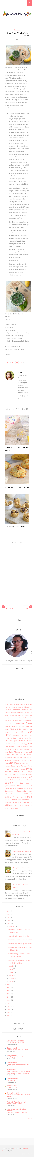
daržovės (20, 724)
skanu (27, 783)
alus (17, 704)
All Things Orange (12, 1087)
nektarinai (24, 760)
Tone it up (17, 794)
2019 (8, 923)
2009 (8, 1012)
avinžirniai (25, 707)
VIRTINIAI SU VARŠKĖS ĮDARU (16, 1042)
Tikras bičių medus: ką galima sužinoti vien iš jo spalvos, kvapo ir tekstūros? (18, 1072)
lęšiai (11, 752)
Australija (7, 707)
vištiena (9, 805)
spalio (11, 969)
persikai (7, 769)
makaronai (18, 752)
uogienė (15, 797)
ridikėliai (19, 777)
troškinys (8, 797)
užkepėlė (7, 800)
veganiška (8, 802)
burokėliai (8, 720)
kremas (11, 746)
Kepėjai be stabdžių (19, 741)
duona (13, 726)
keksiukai (8, 741)
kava (26, 738)
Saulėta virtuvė (12, 1055)
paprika (18, 766)
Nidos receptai (12, 1048)
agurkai (7, 704)
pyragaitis (22, 769)
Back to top (26, 1154)
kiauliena (8, 744)
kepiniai (29, 741)
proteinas (15, 774)
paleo (13, 766)
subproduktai (25, 786)
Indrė (20, 372)
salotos (9, 782)
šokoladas (9, 791)
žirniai (6, 808)
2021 (8, 917)
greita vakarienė (10, 729)
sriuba (18, 786)
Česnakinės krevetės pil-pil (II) (18, 936)
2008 (8, 1015)
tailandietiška (9, 794)
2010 (8, 1009)
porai (23, 772)
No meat (14, 763)
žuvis (16, 808)
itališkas (22, 732)
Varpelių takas (11, 1080)
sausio (11, 981)
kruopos (25, 746)
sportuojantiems (10, 786)
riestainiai (25, 777)
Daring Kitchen (9, 723)
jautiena (16, 735)
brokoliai (26, 718)
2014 (8, 997)
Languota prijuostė (11, 749)
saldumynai (20, 780)
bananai (17, 29)
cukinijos (29, 720)
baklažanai (16, 710)
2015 (8, 994)
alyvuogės (12, 704)
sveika (18, 788)
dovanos (7, 726)
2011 (8, 1006)
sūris (14, 788)
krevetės (19, 746)
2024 (8, 914)
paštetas (24, 766)
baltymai (25, 710)
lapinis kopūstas (24, 749)
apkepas (22, 704)
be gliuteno (20, 715)
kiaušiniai (14, 744)
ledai (6, 752)
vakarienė (25, 800)
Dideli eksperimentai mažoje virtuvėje (16, 1110)
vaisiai (19, 800)
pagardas (7, 766)
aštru (27, 704)
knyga (25, 744)
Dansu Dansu (11, 1069)
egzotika (18, 726)
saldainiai (13, 780)
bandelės (20, 712)
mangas (26, 752)
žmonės (11, 808)
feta (27, 726)
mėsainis (19, 757)
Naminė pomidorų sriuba (14, 1104)
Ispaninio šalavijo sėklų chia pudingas (20, 943)
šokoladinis (21, 791)
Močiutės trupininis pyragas (21, 851)
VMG (16, 805)
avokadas (8, 710)
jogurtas (24, 735)
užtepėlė (14, 800)
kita (20, 743)
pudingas (22, 774)
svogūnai (24, 788)
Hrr (28, 729)
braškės (19, 718)
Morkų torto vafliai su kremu (21, 868)
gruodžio (11, 926)
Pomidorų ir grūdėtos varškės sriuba (18, 1057)
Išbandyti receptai (13, 1093)
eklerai (23, 726)
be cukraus (13, 715)
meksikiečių (8, 757)
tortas (25, 794)
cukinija (23, 720)
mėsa (14, 757)
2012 (8, 1003)
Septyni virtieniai (12, 1078)
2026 (8, 911)
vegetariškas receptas (20, 802)
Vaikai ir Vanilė (12, 1086)
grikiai (24, 729)
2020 (8, 920)
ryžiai (7, 780)
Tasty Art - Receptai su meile (16, 1102)
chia (19, 720)
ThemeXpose (16, 1148)
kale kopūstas (18, 738)
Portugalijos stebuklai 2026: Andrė (17, 1050)
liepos (11, 975)
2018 (8, 985)
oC (26, 763)
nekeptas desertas (12, 760)
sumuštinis (8, 788)
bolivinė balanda (10, 718)
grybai (19, 729)
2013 (8, 1000)
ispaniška (14, 732)
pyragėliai (8, 772)
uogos (21, 797)
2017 (8, 988)
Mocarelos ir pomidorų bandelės (17, 1112)
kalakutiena (8, 738)
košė (6, 746)
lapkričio (11, 966)
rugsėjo (11, 972)
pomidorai (16, 772)
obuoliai (22, 763)
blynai (27, 715)
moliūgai (26, 757)
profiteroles (8, 774)
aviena (13, 707)
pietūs (16, 769)
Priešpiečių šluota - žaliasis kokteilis (20, 940)
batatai (27, 712)
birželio (11, 978)
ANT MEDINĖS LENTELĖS (15, 1041)
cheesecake (14, 720)
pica (12, 769)
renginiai (14, 777)
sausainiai (19, 783)
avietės (18, 707)
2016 (8, 991)
